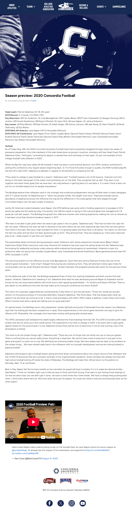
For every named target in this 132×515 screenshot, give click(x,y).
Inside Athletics (11, 6)
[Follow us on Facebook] (49, 503)
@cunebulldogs (19, 450)
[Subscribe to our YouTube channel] (82, 503)
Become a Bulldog (83, 6)
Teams (29, 6)
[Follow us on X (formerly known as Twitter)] (60, 503)
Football (33, 101)
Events (100, 6)
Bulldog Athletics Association (48, 6)
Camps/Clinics (119, 6)
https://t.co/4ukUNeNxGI (97, 450)
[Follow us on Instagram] (71, 503)
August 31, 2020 (50, 458)
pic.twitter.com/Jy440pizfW (25, 453)
